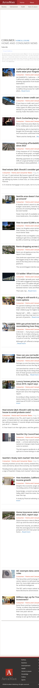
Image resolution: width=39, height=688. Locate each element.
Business (4, 7)
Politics (23, 677)
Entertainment (14, 7)
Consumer (20, 75)
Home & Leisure (26, 671)
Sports (23, 680)
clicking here (11, 61)
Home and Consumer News (21, 173)
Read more (25, 91)
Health (23, 7)
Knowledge (24, 674)
